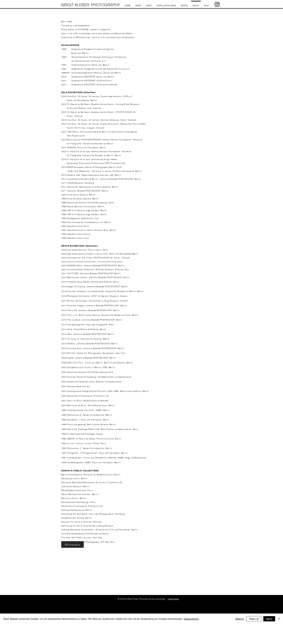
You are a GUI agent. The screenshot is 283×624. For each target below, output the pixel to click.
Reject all (254, 618)
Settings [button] (239, 618)
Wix (163, 599)
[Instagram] (217, 4)
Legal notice (173, 599)
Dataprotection (191, 618)
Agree (269, 618)
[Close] (279, 618)
